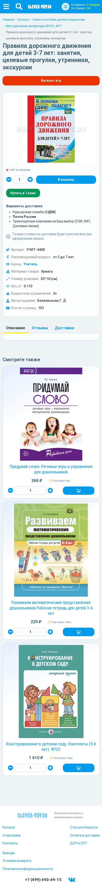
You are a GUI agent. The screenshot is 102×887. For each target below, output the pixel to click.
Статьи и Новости (83, 827)
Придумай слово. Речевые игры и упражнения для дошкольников (51, 469)
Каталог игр (51, 80)
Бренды (9, 853)
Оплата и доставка (85, 835)
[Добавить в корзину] (78, 490)
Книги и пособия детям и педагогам (59, 19)
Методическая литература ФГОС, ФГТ (34, 26)
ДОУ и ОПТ (78, 843)
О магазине (12, 835)
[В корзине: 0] (66, 180)
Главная (8, 19)
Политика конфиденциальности (28, 869)
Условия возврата (17, 861)
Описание (15, 327)
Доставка (64, 327)
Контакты (10, 843)
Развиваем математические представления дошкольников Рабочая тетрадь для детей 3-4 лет (51, 608)
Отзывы (40, 327)
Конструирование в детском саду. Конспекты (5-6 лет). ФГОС (51, 746)
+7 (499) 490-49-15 (43, 879)
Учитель (30, 264)
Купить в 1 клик (23, 193)
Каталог (23, 19)
